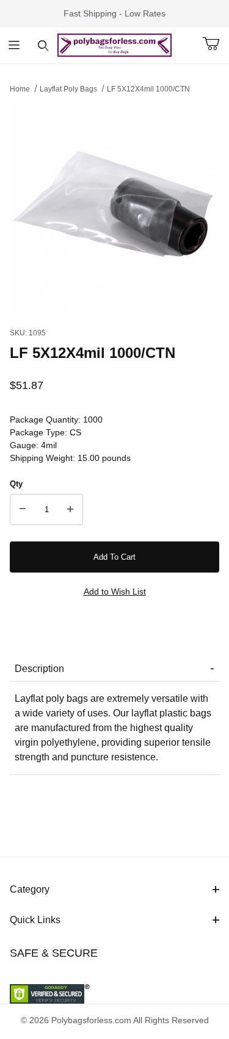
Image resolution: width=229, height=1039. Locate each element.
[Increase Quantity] (70, 510)
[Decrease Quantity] (22, 510)
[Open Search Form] (43, 45)
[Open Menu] (14, 45)
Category (29, 889)
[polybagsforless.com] (114, 44)
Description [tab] (39, 668)
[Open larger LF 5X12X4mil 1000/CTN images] (114, 207)
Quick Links (35, 920)
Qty (16, 483)
